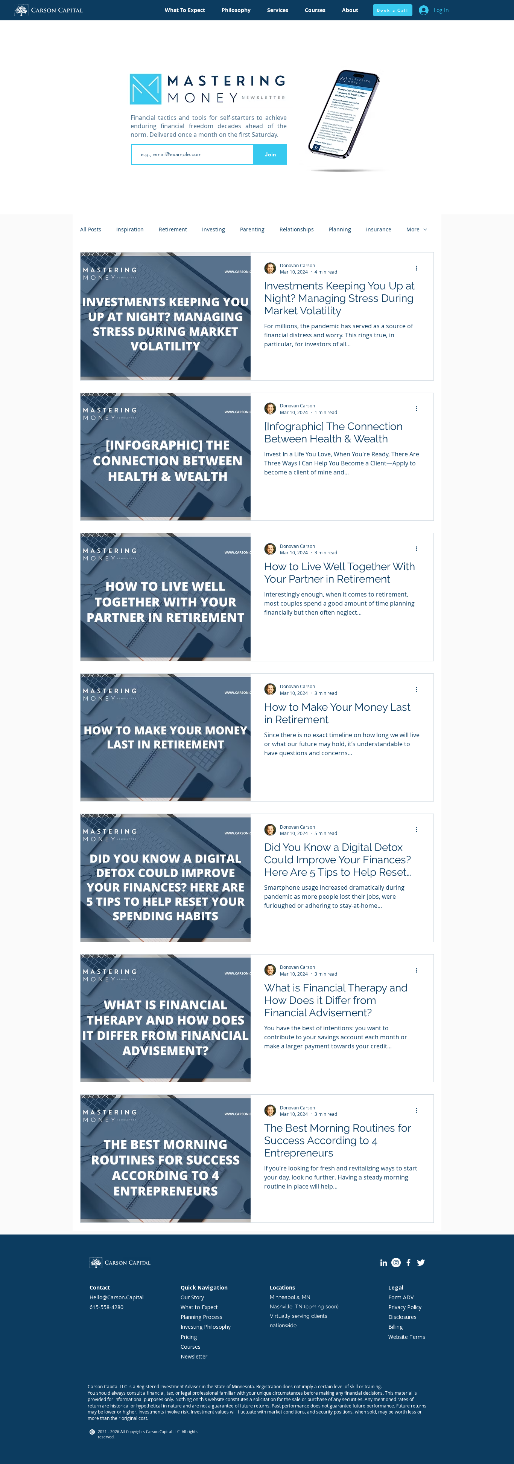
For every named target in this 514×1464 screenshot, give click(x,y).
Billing (395, 1326)
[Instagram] (396, 1262)
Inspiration (130, 229)
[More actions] (418, 268)
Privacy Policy (404, 1307)
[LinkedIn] (383, 1262)
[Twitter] (421, 1262)
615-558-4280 (106, 1307)
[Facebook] (408, 1262)
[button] (236, 10)
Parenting (252, 229)
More (413, 229)
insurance (378, 229)
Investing (213, 229)
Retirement (173, 229)
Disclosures (402, 1316)
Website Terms (406, 1336)
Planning (340, 229)
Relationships (297, 229)
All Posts (90, 229)
